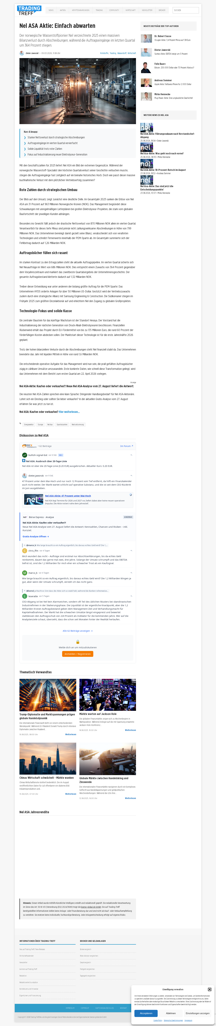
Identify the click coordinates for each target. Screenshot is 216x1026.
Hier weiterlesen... (69, 412)
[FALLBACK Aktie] (47, 695)
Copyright (85, 1008)
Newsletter (147, 10)
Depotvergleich (85, 962)
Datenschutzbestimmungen (173, 1020)
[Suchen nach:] (186, 10)
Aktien (63, 10)
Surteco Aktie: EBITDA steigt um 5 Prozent (171, 54)
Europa (40, 424)
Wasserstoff (121, 53)
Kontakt (123, 1008)
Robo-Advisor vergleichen (89, 956)
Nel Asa (49, 424)
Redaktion (23, 976)
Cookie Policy (158, 1020)
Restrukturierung (78, 424)
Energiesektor (29, 424)
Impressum (188, 1020)
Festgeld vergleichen (87, 969)
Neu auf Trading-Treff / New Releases (32, 949)
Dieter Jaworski (32, 53)
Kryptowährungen (80, 10)
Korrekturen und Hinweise (28, 989)
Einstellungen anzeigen (198, 1013)
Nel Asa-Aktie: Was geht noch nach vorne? (162, 153)
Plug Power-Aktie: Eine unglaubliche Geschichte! (173, 98)
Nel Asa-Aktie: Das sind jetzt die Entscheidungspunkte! (156, 188)
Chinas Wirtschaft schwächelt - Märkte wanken (46, 777)
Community (114, 10)
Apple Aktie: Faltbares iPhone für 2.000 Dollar (172, 84)
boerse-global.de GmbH (91, 907)
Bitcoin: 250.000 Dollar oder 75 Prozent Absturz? (174, 67)
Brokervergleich (85, 949)
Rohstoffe (104, 53)
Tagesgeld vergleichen (88, 976)
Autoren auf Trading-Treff (28, 969)
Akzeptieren (146, 1013)
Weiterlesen (70, 734)
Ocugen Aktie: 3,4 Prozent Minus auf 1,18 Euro (172, 40)
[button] (209, 989)
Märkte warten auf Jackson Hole (98, 714)
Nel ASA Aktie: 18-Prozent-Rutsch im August (163, 169)
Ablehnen (171, 1013)
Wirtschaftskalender (26, 956)
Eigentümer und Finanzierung (30, 995)
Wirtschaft (131, 10)
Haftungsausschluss (104, 1008)
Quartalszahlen (62, 424)
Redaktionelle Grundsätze (28, 982)
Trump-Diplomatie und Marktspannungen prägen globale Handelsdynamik (47, 716)
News (51, 10)
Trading (99, 10)
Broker (162, 10)
